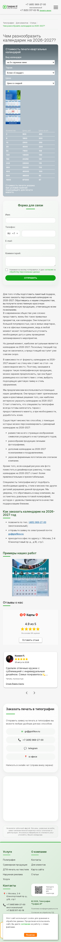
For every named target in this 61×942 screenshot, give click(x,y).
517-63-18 (29, 10)
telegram (32, 748)
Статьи (33, 23)
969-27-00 (36, 4)
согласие (49, 270)
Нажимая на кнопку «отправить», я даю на (32, 271)
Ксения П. (20, 655)
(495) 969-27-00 (37, 522)
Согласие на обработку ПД (42, 912)
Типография (8, 23)
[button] (26, 692)
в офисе (33, 756)
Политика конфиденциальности (44, 909)
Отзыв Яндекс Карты (15, 684)
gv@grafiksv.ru (15, 533)
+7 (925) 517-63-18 (15, 910)
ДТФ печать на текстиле (16, 869)
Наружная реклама (13, 874)
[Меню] (56, 7)
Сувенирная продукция (15, 864)
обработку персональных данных (24, 272)
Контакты (36, 860)
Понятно (30, 935)
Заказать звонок (45, 10)
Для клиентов (22, 23)
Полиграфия (9, 860)
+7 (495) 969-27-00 (33, 740)
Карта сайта (37, 869)
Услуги (6, 879)
